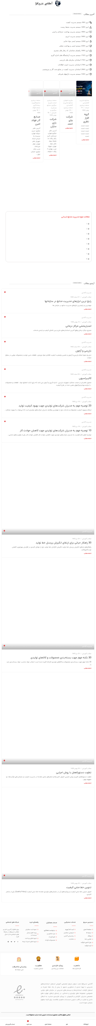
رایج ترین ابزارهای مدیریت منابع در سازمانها (68, 301)
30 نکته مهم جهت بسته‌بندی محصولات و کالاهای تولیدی (61, 657)
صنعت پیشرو (84, 105)
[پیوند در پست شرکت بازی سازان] (51, 88)
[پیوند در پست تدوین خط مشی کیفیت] (48, 833)
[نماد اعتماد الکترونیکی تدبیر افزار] (19, 993)
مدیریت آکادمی (70, 92)
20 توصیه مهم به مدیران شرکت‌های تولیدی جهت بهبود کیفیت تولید (55, 405)
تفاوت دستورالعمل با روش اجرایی (73, 772)
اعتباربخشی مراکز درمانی (78, 326)
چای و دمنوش (68, 100)
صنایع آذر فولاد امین (35, 120)
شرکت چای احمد (69, 120)
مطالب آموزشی (86, 297)
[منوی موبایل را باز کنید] (93, 3)
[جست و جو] (3, 3)
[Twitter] (14, 941)
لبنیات (87, 108)
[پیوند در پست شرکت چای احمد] (68, 88)
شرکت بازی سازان (53, 123)
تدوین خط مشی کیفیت (78, 887)
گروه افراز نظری (86, 118)
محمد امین (88, 92)
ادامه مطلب (85, 140)
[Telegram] (8, 941)
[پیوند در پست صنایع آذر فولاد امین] (35, 88)
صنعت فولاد (36, 108)
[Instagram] (17, 941)
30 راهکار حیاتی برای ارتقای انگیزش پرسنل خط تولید (63, 542)
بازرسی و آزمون (83, 351)
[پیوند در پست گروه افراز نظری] (84, 88)
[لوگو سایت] (58, 3)
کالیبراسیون (85, 378)
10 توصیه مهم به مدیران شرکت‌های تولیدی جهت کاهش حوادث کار (55, 430)
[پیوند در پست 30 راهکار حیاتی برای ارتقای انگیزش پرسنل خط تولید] (48, 489)
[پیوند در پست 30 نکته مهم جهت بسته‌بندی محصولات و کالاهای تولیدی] (48, 603)
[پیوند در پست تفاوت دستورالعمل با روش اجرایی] (48, 718)
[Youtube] (11, 941)
